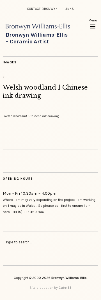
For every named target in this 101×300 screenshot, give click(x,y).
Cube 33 (65, 288)
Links (69, 9)
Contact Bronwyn (42, 9)
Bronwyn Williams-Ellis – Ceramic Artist (37, 38)
